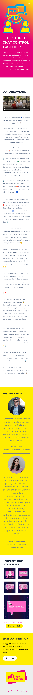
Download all (14, 626)
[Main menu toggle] (29, 4)
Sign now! (9, 658)
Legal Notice (10, 691)
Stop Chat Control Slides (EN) (13, 622)
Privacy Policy (22, 691)
